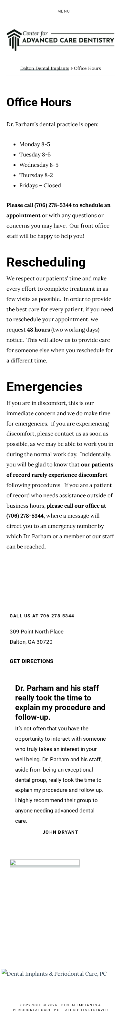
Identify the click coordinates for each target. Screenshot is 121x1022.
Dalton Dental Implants (44, 68)
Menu (63, 11)
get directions (31, 661)
